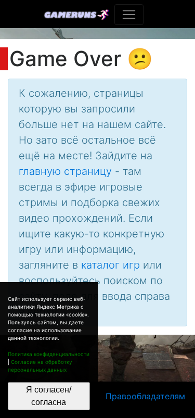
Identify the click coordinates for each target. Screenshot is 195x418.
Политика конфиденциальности (48, 354)
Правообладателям (145, 396)
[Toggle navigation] (129, 14)
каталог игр (110, 265)
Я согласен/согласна (48, 396)
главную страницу (65, 171)
